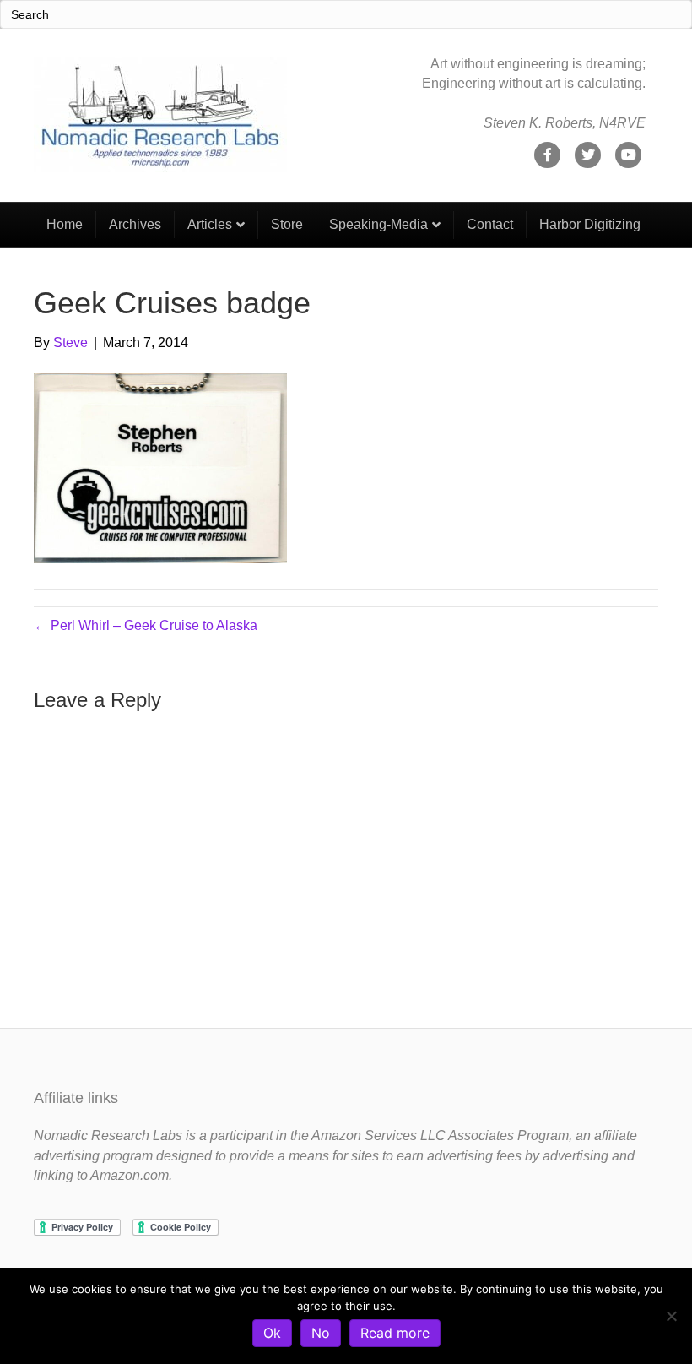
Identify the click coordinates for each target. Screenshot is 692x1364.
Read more (395, 1332)
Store (287, 224)
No (320, 1332)
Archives (135, 224)
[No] (670, 1315)
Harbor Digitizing (590, 224)
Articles (209, 224)
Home (64, 224)
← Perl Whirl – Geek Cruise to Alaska (145, 625)
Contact (490, 224)
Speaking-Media (378, 224)
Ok (272, 1332)
